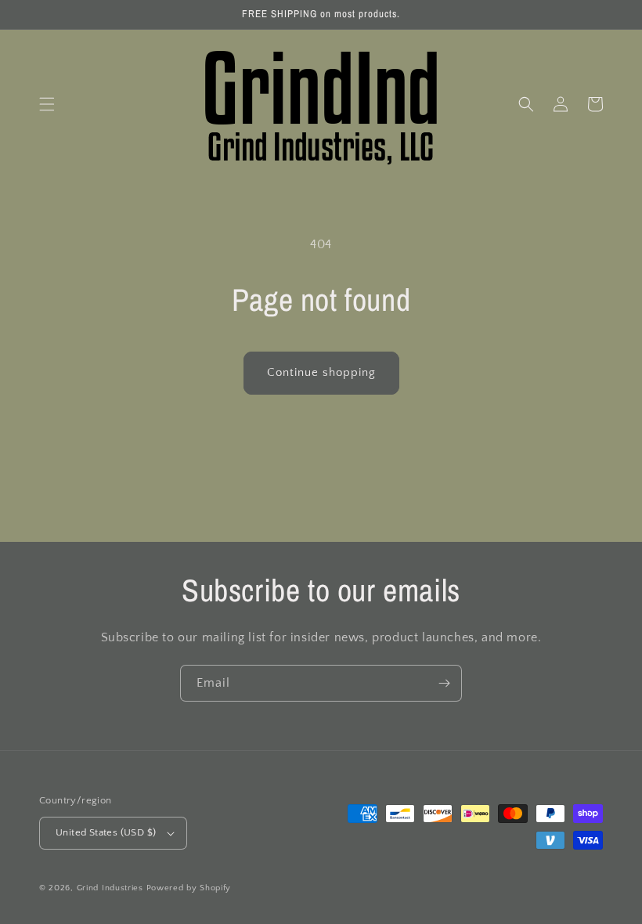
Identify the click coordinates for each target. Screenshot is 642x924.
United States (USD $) (106, 832)
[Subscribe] (444, 683)
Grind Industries (110, 888)
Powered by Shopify (189, 888)
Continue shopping (321, 372)
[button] (47, 104)
